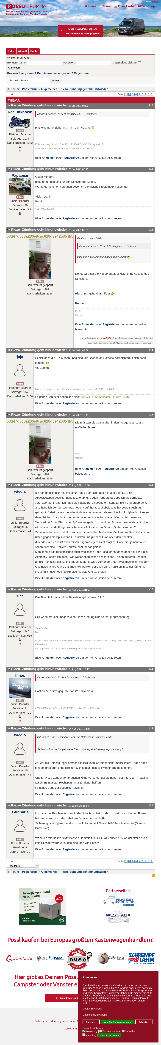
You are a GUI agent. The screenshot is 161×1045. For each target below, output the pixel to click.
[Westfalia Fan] (118, 914)
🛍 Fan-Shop (146, 6)
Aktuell (22, 51)
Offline (20, 130)
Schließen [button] (144, 1022)
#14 (151, 350)
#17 (151, 589)
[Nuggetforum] (118, 900)
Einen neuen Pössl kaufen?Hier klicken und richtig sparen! (83, 31)
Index (11, 51)
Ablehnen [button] (91, 1022)
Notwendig (91, 1031)
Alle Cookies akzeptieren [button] (117, 1022)
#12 (151, 168)
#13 (151, 229)
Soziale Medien (111, 1031)
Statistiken (130, 1031)
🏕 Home (90, 6)
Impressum (69, 1021)
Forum (15, 89)
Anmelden (48, 157)
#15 (151, 414)
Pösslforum (30, 89)
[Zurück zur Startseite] (26, 6)
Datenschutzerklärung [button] (95, 1014)
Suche (34, 51)
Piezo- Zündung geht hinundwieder (84, 89)
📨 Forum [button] (105, 6)
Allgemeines (49, 89)
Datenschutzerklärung (48, 1021)
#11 (151, 105)
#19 (151, 728)
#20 (151, 805)
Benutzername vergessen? (55, 73)
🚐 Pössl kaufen (125, 6)
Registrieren (82, 73)
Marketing (90, 1035)
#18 (151, 668)
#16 (151, 484)
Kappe (79, 303)
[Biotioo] (42, 906)
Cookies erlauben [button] (109, 1035)
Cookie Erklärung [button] (92, 1008)
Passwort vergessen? (21, 73)
